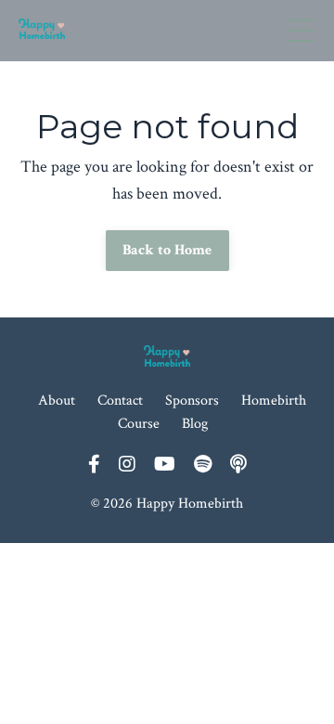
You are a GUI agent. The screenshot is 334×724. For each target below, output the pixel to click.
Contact (120, 400)
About (56, 400)
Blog (195, 423)
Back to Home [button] (167, 250)
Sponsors (192, 400)
